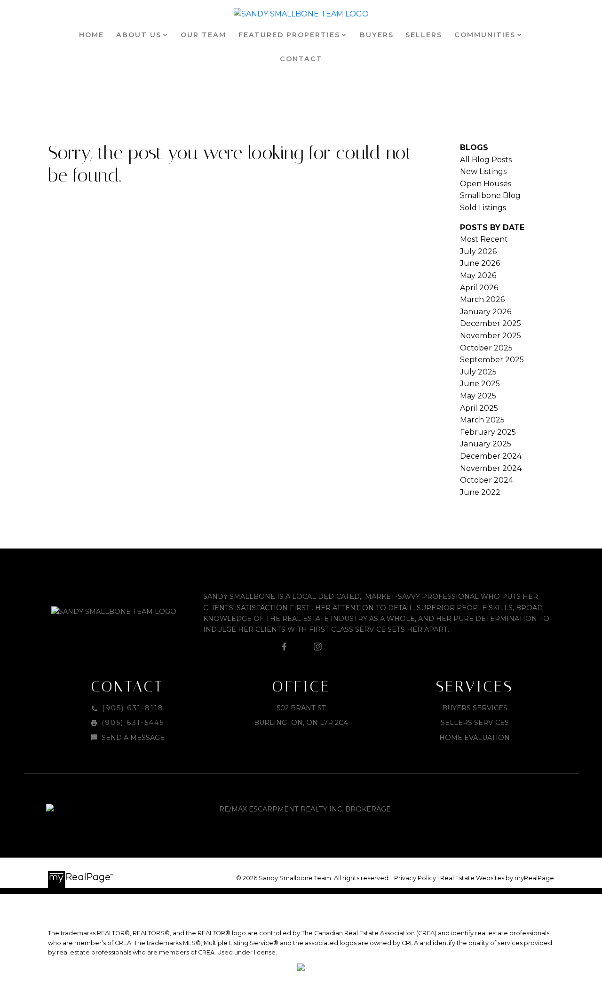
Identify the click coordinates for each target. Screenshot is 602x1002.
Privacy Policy (415, 878)
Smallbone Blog (490, 195)
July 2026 (478, 251)
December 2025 (490, 323)
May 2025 (478, 395)
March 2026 (482, 299)
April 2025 (479, 408)
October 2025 (486, 347)
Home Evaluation (474, 737)
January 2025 (485, 443)
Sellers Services (475, 722)
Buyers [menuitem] (377, 35)
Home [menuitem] (91, 35)
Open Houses (485, 183)
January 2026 (485, 311)
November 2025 (490, 335)
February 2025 (488, 432)
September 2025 (492, 359)
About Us (138, 35)
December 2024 (491, 456)
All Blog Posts (486, 159)
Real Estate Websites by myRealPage (497, 878)
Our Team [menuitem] (203, 35)
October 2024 (486, 480)
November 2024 (491, 468)
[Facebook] (284, 646)
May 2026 (478, 275)
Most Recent (484, 239)
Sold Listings (483, 207)
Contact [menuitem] (301, 59)
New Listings (483, 171)
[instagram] (317, 646)
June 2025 (480, 383)
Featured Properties (289, 35)
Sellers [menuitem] (423, 35)
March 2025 (482, 419)
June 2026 (480, 263)
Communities (484, 35)
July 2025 (478, 371)
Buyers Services (474, 708)
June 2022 (480, 492)
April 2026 (479, 287)
